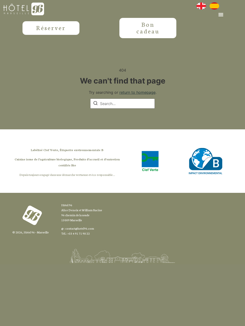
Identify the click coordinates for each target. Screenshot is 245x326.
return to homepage (137, 92)
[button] (221, 14)
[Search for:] (122, 104)
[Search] (95, 104)
